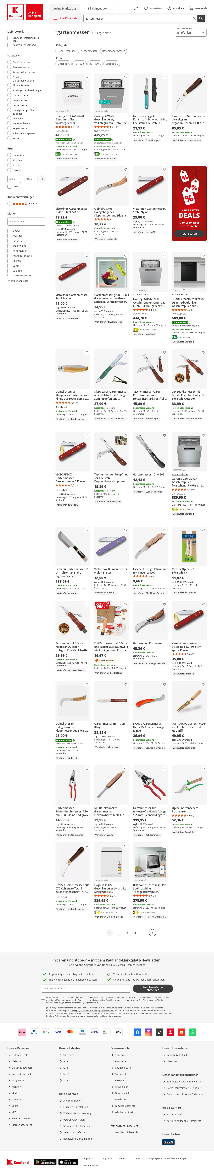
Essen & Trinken (21, 1118)
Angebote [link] (120, 1055)
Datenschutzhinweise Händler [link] (183, 1087)
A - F (65, 1061)
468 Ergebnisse (101, 33)
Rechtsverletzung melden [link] (77, 1138)
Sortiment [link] (120, 1074)
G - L (65, 1067)
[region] (28, 155)
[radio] (25, 62)
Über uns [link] (172, 1061)
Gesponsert (61, 111)
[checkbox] (25, 39)
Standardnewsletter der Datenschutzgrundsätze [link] (77, 1000)
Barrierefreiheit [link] (91, 1165)
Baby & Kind (18, 1080)
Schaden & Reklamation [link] (76, 1126)
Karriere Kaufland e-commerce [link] (184, 1120)
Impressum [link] (89, 1158)
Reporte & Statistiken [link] (178, 1055)
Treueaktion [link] (121, 1086)
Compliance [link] (106, 1158)
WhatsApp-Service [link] (125, 1112)
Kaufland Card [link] (123, 1067)
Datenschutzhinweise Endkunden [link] (185, 1094)
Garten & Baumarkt (22, 1067)
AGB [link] (138, 1158)
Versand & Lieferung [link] (74, 1132)
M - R (66, 1074)
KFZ (14, 1112)
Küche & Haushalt (22, 1074)
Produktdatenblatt (70, 154)
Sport (15, 1105)
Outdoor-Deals (20, 1055)
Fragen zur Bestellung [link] (75, 1107)
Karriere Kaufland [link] (177, 1114)
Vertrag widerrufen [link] (74, 1119)
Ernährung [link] (121, 1099)
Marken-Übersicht (22, 1124)
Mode (15, 1093)
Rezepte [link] (119, 1080)
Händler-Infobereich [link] (126, 1132)
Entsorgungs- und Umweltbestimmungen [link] (166, 1158)
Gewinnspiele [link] (122, 1093)
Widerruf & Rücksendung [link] (77, 1113)
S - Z (65, 1080)
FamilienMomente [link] (125, 1105)
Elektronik (17, 1061)
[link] (97, 8)
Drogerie (16, 1099)
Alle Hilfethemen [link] (72, 1100)
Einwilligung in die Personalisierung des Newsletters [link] (92, 1010)
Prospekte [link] (120, 1061)
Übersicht (68, 1055)
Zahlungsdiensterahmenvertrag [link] (184, 1081)
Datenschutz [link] (124, 1158)
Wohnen (16, 1086)
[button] (66, 51)
